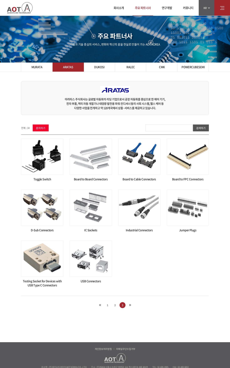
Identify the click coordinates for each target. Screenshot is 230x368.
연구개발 (167, 8)
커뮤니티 (188, 8)
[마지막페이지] (130, 305)
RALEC (130, 67)
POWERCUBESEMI (193, 67)
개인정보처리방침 (103, 349)
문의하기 (40, 128)
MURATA (36, 67)
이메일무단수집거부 (125, 349)
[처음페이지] (100, 305)
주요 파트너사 (143, 8)
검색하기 (201, 128)
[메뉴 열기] (222, 8)
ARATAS (68, 67)
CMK (162, 67)
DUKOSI (99, 67)
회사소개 (119, 8)
